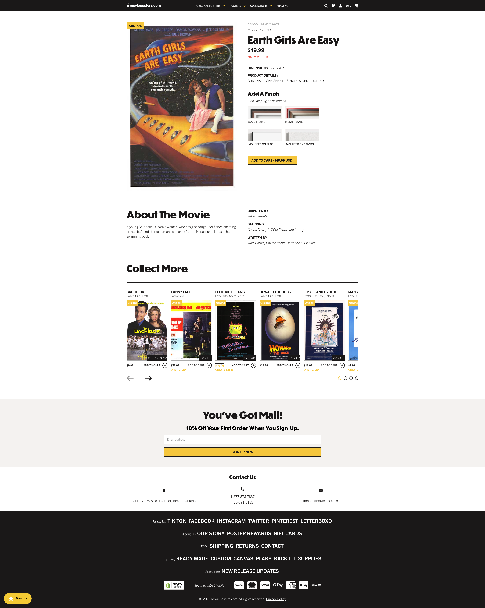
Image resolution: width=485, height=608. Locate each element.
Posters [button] (235, 5)
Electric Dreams (230, 292)
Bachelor (135, 292)
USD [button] (348, 5)
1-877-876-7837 (242, 496)
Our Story (211, 533)
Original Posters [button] (208, 5)
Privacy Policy (276, 599)
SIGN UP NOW (242, 452)
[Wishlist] (333, 6)
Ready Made (192, 558)
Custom (221, 558)
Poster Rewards (249, 533)
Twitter (258, 520)
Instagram (231, 520)
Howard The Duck (275, 292)
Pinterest (284, 520)
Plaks (263, 558)
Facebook (202, 520)
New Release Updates (250, 570)
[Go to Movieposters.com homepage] (144, 5)
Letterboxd (316, 520)
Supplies (309, 558)
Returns (247, 545)
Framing (282, 5)
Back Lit (285, 558)
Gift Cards (288, 533)
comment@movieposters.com (321, 500)
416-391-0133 (242, 502)
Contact (272, 545)
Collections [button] (258, 5)
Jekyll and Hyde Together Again (332, 292)
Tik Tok (176, 520)
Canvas (243, 558)
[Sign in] (341, 6)
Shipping (221, 545)
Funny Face (181, 292)
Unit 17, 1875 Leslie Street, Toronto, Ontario (164, 500)
